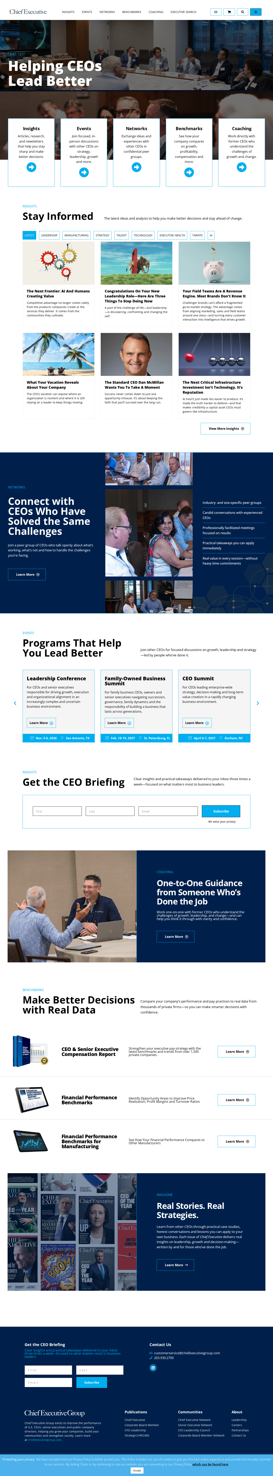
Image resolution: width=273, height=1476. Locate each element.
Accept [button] (137, 1470)
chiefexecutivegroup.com (45, 1440)
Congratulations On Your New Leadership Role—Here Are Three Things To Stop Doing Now (135, 296)
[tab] (29, 235)
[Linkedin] (153, 1367)
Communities (190, 1412)
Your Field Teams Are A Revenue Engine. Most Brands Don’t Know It (214, 293)
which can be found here (210, 1464)
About (237, 1412)
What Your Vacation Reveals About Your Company (53, 385)
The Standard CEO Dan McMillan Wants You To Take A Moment (134, 385)
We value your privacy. (222, 821)
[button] (15, 703)
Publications (136, 1412)
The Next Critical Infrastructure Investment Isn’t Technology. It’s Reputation (213, 387)
